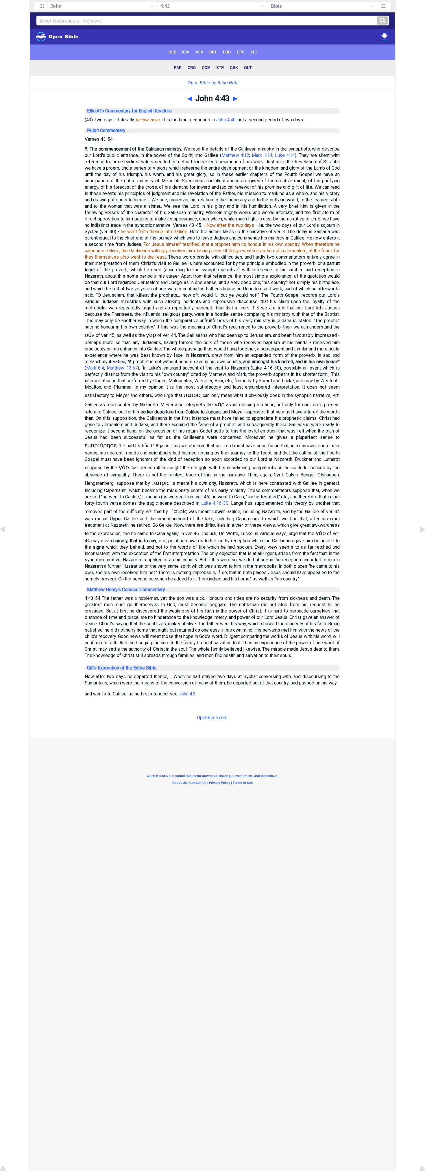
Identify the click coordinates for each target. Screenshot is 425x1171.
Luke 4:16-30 (214, 503)
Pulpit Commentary (106, 130)
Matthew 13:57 (122, 368)
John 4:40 (226, 120)
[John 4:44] (418, 542)
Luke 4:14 (285, 155)
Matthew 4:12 (235, 155)
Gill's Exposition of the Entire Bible (121, 668)
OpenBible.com (212, 717)
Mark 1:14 (262, 155)
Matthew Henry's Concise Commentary (126, 589)
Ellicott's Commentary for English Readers (129, 111)
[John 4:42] (7, 542)
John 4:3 (187, 694)
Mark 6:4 (95, 368)
